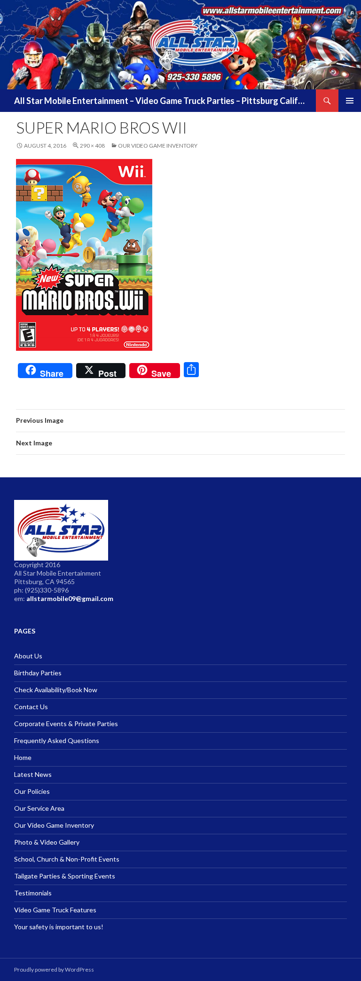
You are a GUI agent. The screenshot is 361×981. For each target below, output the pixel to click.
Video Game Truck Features (55, 910)
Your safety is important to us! (58, 927)
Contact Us (31, 707)
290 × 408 (92, 145)
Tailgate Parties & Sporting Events (64, 876)
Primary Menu (349, 100)
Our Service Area (39, 808)
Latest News (33, 774)
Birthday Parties (38, 673)
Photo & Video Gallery (46, 842)
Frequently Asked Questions (56, 740)
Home (22, 757)
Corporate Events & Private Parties (66, 724)
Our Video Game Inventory (157, 145)
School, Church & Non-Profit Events (66, 859)
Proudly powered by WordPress (54, 969)
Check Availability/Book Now (55, 690)
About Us (28, 656)
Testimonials (33, 893)
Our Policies (32, 791)
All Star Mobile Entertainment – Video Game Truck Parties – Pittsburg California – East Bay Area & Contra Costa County (160, 100)
